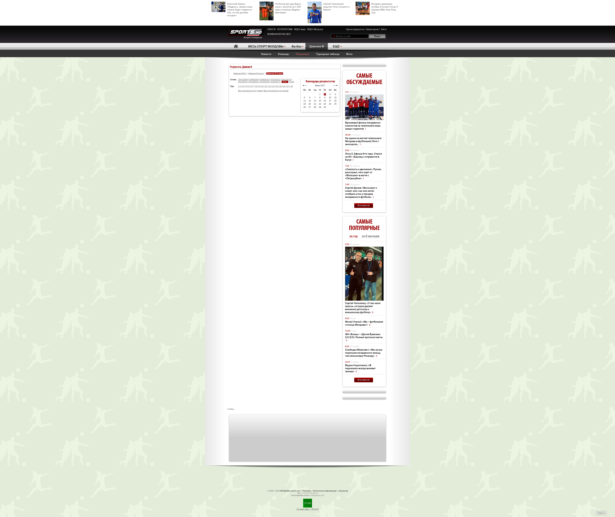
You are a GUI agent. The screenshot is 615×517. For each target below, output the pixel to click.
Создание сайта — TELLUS (307, 509)
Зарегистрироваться (355, 29)
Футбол (296, 46)
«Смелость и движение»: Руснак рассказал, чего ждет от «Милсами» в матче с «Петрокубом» (363, 174)
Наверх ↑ (601, 513)
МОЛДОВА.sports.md (290, 491)
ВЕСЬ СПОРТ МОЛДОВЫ (265, 46)
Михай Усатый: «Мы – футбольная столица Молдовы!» (364, 323)
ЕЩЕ (336, 46)
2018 (292, 82)
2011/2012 (286, 79)
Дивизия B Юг (239, 73)
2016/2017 (275, 82)
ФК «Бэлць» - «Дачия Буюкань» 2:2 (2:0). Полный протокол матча (364, 337)
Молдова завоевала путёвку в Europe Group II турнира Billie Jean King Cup (384, 8)
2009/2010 (264, 79)
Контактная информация (324, 491)
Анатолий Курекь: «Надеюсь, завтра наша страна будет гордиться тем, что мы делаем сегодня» (239, 10)
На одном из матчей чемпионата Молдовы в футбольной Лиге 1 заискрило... (363, 141)
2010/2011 (275, 79)
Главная (235, 46)
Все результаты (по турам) (250, 91)
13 (273, 86)
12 (269, 86)
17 (288, 86)
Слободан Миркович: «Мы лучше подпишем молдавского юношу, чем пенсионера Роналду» (363, 352)
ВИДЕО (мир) (300, 29)
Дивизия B (316, 46)
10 (262, 86)
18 (292, 86)
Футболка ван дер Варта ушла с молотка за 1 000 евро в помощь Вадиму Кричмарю (288, 8)
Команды (283, 54)
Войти (384, 29)
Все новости (364, 205)
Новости (266, 54)
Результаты (302, 54)
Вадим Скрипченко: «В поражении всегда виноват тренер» (360, 368)
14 (277, 86)
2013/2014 (243, 82)
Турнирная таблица (327, 54)
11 (266, 86)
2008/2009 (253, 79)
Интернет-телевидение (253, 37)
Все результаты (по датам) (276, 91)
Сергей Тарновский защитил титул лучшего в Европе (336, 7)
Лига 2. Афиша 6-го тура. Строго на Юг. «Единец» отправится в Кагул (363, 156)
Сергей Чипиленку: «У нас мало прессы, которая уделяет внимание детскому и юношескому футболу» (363, 307)
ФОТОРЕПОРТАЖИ (284, 29)
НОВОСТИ (271, 29)
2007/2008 (243, 79)
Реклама (306, 491)
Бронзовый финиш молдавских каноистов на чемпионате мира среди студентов (363, 125)
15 (280, 86)
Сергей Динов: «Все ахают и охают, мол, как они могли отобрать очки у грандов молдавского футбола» (361, 192)
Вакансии (343, 491)
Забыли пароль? (373, 29)
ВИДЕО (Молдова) (315, 29)
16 (284, 86)
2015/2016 (264, 82)
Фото (349, 54)
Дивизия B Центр (256, 73)
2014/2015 (253, 82)
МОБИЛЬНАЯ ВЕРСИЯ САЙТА (279, 34)
